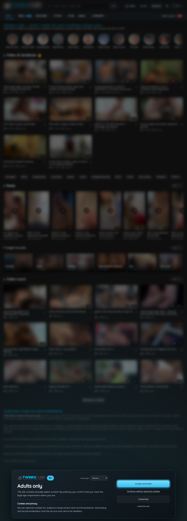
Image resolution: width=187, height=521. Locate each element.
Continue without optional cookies (143, 491)
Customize (143, 499)
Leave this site (143, 506)
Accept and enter (143, 483)
